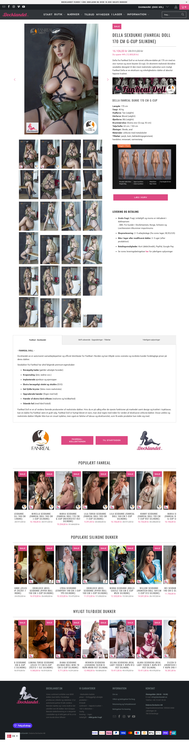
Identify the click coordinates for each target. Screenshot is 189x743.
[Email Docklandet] (3, 7)
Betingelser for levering (121, 709)
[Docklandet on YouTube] (23, 7)
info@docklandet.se (159, 697)
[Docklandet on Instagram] (13, 7)
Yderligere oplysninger (151, 340)
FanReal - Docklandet (37, 340)
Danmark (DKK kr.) (151, 7)
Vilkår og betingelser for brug (123, 699)
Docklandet (23, 733)
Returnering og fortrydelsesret (124, 704)
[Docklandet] (15, 14)
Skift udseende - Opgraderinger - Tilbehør (94, 340)
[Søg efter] (182, 15)
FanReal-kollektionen (77, 440)
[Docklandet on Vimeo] (18, 7)
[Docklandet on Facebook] (8, 7)
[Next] (107, 79)
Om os (115, 694)
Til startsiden (112, 440)
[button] (59, 14)
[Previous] (15, 79)
